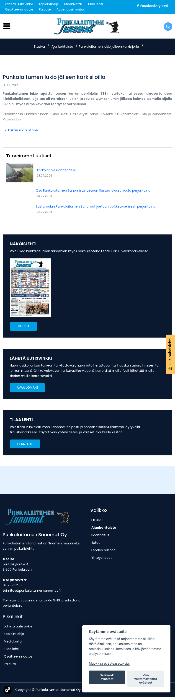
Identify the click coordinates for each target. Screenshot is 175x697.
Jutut (95, 542)
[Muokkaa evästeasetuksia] (7, 691)
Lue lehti (23, 326)
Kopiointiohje (49, 4)
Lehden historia (103, 550)
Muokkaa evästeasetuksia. (109, 663)
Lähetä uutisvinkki (19, 4)
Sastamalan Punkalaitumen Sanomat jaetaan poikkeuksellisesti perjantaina (95, 206)
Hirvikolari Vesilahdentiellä (56, 170)
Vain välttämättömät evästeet (145, 678)
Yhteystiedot (101, 557)
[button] (23, 326)
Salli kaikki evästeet (107, 677)
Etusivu (39, 46)
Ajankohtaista (62, 46)
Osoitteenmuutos (19, 9)
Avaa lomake (27, 387)
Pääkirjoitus (100, 535)
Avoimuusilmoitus (71, 9)
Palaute (45, 9)
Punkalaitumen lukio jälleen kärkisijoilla (109, 46)
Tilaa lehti (95, 4)
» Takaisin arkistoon (21, 130)
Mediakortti (73, 4)
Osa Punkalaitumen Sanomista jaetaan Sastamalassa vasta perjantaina (93, 190)
